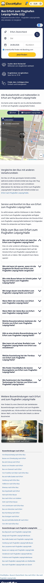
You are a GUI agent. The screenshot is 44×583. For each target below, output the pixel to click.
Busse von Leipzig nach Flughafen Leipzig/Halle (18, 550)
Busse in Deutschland (17, 575)
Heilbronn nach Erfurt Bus (11, 484)
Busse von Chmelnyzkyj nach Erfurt (14, 458)
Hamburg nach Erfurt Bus (10, 480)
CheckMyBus (4, 575)
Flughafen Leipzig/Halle (31, 113)
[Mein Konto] (26, 3)
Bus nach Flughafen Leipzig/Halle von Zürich (17, 565)
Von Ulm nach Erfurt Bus (10, 524)
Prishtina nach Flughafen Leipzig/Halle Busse (17, 557)
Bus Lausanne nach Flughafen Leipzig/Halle (16, 546)
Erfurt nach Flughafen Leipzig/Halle (14, 193)
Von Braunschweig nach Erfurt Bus (13, 455)
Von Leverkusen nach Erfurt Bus (13, 506)
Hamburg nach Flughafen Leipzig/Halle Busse (17, 543)
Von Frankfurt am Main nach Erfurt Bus (15, 473)
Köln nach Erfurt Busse (9, 502)
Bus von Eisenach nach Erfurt (12, 469)
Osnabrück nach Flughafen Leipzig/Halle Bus (17, 554)
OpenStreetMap (32, 159)
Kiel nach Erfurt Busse (9, 495)
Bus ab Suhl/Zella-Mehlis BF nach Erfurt (15, 520)
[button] (41, 152)
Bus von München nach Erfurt (12, 509)
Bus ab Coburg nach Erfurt (11, 462)
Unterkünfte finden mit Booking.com (19, 50)
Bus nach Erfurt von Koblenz (11, 498)
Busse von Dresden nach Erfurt (12, 466)
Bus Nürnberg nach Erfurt (11, 513)
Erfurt (14, 113)
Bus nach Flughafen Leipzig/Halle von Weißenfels (18, 561)
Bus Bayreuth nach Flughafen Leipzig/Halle (16, 532)
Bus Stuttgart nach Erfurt (10, 516)
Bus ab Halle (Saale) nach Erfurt (12, 477)
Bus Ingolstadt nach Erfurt (11, 491)
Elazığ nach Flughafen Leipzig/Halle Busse (16, 536)
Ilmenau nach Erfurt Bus (10, 487)
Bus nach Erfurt (30, 575)
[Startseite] (12, 3)
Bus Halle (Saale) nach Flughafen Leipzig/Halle (17, 539)
